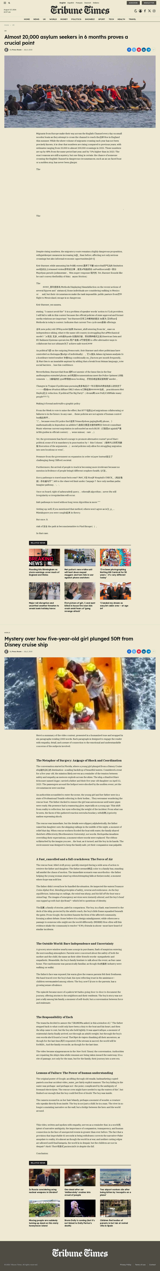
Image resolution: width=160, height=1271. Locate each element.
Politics (76, 19)
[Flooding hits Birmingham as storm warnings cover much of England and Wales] (44, 557)
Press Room (16, 50)
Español (71, 3)
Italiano (96, 3)
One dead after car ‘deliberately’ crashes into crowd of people (77, 1192)
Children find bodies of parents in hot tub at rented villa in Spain (114, 1223)
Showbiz (90, 19)
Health (121, 19)
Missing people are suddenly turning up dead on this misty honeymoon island (43, 1223)
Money (64, 19)
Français (79, 3)
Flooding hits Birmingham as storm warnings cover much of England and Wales (44, 572)
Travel (132, 19)
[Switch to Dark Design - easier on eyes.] (136, 10)
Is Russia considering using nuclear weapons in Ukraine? (43, 1190)
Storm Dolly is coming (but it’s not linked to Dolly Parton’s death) (79, 1223)
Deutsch (87, 3)
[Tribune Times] (80, 11)
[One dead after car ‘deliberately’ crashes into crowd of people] (80, 1177)
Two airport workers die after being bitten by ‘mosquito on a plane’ (115, 1192)
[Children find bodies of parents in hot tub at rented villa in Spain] (115, 1208)
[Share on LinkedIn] (144, 50)
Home (27, 19)
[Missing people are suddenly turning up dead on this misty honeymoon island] (44, 1208)
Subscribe (133, 3)
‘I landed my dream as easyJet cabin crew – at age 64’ (114, 606)
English (63, 3)
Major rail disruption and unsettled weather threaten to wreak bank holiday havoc (44, 606)
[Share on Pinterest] (139, 50)
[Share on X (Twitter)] (134, 50)
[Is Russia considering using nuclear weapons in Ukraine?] (44, 1177)
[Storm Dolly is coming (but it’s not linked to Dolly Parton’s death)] (80, 1208)
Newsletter (149, 3)
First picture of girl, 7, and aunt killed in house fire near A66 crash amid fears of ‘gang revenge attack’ (79, 607)
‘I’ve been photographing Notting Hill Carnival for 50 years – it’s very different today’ (113, 573)
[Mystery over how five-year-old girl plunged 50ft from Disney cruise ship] (80, 693)
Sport (101, 19)
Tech (111, 19)
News (36, 19)
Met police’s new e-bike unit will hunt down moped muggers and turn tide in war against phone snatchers (79, 573)
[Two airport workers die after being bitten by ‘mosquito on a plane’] (115, 1177)
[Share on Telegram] (148, 50)
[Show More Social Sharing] (153, 50)
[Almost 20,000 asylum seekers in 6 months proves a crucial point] (80, 92)
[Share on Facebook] (129, 50)
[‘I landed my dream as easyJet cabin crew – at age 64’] (115, 591)
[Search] (9, 3)
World (53, 19)
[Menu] (5, 3)
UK (44, 19)
